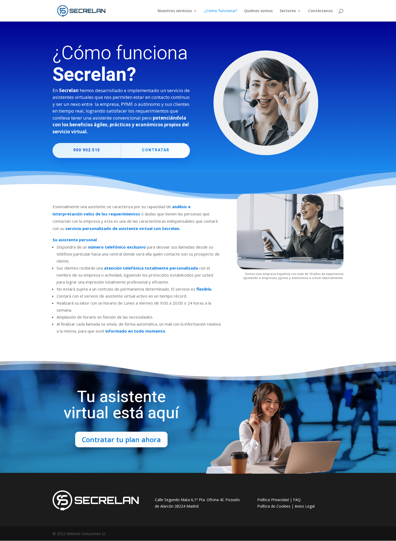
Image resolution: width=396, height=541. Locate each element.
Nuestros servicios (175, 11)
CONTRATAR (155, 150)
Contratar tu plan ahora (121, 439)
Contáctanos (320, 11)
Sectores (288, 11)
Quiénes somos (258, 11)
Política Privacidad (273, 499)
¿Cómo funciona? (220, 11)
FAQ (297, 499)
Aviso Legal (305, 506)
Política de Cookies (273, 506)
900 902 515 (86, 150)
